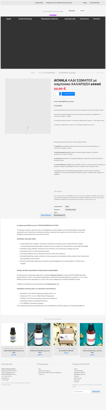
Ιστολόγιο (76, 381)
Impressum (41, 374)
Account (72, 10)
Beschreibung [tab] (46, 215)
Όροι (40, 369)
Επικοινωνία (77, 379)
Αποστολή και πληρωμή (44, 370)
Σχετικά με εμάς (77, 378)
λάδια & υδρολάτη (19, 348)
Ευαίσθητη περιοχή (67, 72)
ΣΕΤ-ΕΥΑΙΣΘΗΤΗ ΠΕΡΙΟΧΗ (66, 350)
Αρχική (85, 2)
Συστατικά (76, 376)
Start (33, 72)
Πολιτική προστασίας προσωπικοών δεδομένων (50, 372)
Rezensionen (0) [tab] (59, 215)
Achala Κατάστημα (94, 2)
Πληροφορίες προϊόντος (79, 372)
